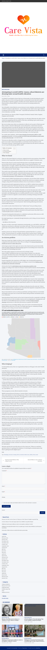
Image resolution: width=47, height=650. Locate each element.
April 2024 (4, 573)
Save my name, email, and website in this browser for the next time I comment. (20, 502)
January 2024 (4, 578)
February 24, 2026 (27, 642)
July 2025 (4, 549)
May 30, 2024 (4, 96)
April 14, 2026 (4, 621)
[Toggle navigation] (3, 55)
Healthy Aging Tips (6, 589)
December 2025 (5, 541)
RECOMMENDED (6, 602)
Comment (4, 470)
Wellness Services (5, 592)
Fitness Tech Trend (6, 585)
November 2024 (5, 562)
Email (3, 491)
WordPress (38, 648)
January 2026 (4, 539)
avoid (10, 454)
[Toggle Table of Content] (13, 148)
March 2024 (4, 575)
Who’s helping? (6, 152)
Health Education (5, 89)
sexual (37, 454)
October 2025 (5, 544)
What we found (6, 150)
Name (3, 486)
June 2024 (4, 570)
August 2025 (4, 547)
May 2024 (4, 571)
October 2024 (5, 563)
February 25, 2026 (5, 642)
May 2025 (4, 552)
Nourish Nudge (5, 598)
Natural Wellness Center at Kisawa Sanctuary (35, 460)
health (25, 454)
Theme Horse (24, 648)
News (3, 590)
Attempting (6, 454)
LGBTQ (31, 454)
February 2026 (5, 538)
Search (3, 510)
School (34, 454)
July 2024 (4, 568)
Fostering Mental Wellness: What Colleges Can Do (12, 460)
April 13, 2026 (26, 621)
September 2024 (5, 565)
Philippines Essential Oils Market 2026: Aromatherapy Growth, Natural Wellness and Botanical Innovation (34, 641)
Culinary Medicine (6, 584)
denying (14, 454)
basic (12, 454)
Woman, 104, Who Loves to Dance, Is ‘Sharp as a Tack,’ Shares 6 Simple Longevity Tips (20, 519)
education (22, 454)
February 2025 (5, 557)
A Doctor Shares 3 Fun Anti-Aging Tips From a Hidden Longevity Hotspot (17, 521)
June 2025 (4, 550)
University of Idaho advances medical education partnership (14, 530)
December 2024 (5, 560)
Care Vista (7, 49)
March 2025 (4, 555)
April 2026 (4, 536)
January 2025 (4, 558)
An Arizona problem (7, 151)
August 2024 (4, 566)
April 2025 (4, 554)
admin (8, 96)
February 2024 (5, 576)
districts (18, 454)
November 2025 (5, 542)
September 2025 (5, 546)
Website (3, 497)
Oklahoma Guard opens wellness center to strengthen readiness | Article (17, 524)
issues (28, 454)
